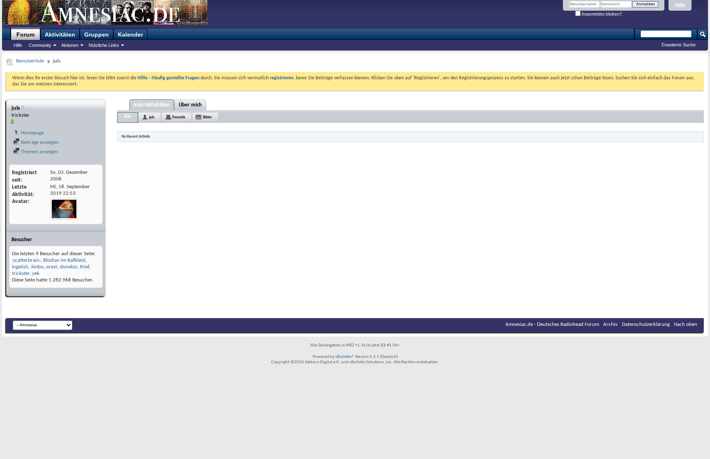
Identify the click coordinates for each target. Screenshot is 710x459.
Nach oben (685, 324)
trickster (21, 273)
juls (151, 117)
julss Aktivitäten (152, 105)
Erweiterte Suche (679, 44)
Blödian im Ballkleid (64, 260)
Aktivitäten (60, 34)
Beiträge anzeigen (39, 142)
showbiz (68, 267)
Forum (25, 34)
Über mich (190, 105)
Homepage (32, 133)
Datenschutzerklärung (646, 324)
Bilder (207, 117)
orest (51, 267)
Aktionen (69, 45)
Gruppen (96, 34)
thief (84, 267)
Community (40, 45)
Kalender (130, 34)
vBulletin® (344, 357)
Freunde (178, 117)
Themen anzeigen (39, 152)
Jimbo (37, 267)
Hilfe (680, 5)
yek (35, 273)
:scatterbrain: (26, 260)
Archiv (610, 324)
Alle (127, 117)
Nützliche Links (104, 45)
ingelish (20, 267)
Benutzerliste (30, 61)
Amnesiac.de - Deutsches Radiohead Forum (552, 324)
